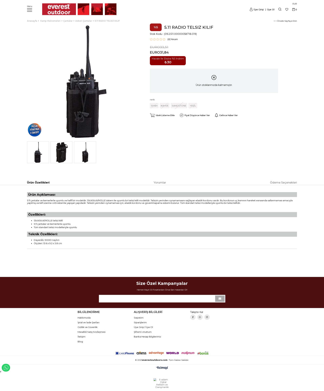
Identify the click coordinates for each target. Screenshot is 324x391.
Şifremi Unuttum (143, 332)
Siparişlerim (140, 322)
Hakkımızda (84, 317)
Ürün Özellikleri (38, 182)
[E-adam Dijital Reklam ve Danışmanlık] (162, 383)
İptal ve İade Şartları (88, 322)
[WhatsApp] (200, 317)
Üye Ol (270, 9)
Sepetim (138, 317)
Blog (80, 341)
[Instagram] (207, 317)
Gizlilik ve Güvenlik (88, 327)
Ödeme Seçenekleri (283, 182)
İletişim (81, 336)
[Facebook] (193, 317)
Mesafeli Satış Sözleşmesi (91, 332)
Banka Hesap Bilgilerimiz (147, 336)
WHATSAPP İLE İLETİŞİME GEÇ (6, 368)
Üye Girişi (259, 9)
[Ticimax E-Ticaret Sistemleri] (162, 368)
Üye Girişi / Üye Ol (143, 327)
